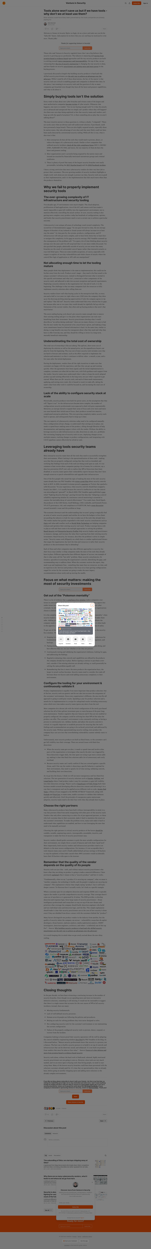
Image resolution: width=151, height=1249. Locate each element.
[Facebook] (68, 639)
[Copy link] (61, 639)
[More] (90, 639)
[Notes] (83, 639)
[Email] (75, 639)
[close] (92, 605)
